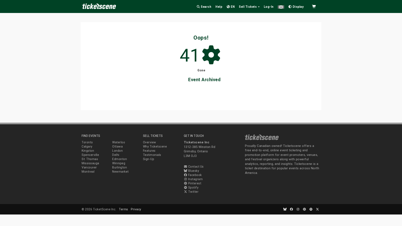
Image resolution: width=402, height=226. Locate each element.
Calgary (87, 146)
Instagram (195, 179)
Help (218, 6)
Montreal (88, 171)
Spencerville (90, 155)
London (117, 150)
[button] (281, 6)
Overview (149, 142)
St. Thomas (90, 159)
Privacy (136, 209)
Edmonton (119, 159)
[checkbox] (296, 6)
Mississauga (90, 163)
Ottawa (117, 146)
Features (149, 150)
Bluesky (193, 170)
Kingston (88, 150)
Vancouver (89, 167)
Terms (123, 209)
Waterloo (118, 142)
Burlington (119, 167)
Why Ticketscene (155, 146)
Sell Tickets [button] (248, 6)
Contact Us (195, 166)
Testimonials (152, 155)
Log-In (269, 6)
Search (205, 6)
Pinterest (194, 183)
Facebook (194, 175)
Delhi (115, 155)
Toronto (87, 142)
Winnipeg (118, 163)
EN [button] (232, 6)
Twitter (192, 191)
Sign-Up (148, 159)
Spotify (192, 187)
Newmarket (120, 171)
